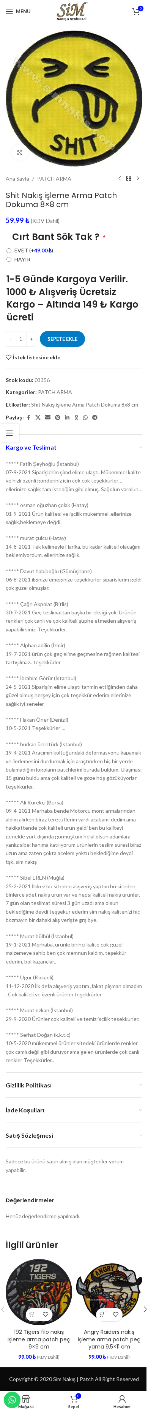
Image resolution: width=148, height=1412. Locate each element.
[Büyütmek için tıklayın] (19, 152)
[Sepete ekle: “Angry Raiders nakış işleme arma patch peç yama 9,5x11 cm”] (102, 1314)
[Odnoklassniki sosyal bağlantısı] (76, 418)
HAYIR (22, 259)
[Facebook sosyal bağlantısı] (28, 418)
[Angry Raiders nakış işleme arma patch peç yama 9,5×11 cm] (109, 1292)
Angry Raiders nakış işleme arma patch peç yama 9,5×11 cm (109, 1339)
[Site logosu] (74, 11)
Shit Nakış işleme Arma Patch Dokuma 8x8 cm (84, 404)
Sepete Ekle (62, 339)
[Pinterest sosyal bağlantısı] (58, 418)
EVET (33, 250)
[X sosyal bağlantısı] (38, 418)
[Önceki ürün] (119, 178)
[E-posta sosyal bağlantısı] (48, 418)
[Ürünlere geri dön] (128, 178)
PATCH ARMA (54, 178)
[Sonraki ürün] (137, 178)
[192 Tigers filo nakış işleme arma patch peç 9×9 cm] (39, 1292)
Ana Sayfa (17, 178)
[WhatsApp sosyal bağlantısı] (85, 418)
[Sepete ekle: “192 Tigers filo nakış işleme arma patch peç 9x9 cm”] (32, 1314)
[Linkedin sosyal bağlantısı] (67, 418)
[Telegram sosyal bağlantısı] (95, 418)
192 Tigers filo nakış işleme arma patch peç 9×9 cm (39, 1339)
